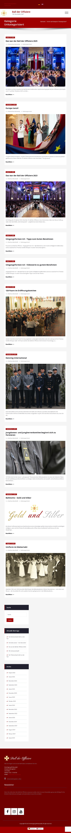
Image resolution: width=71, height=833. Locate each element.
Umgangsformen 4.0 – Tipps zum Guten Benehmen (29, 239)
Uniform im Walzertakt (16, 547)
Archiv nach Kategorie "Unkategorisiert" (57, 21)
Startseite (42, 21)
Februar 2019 (12, 734)
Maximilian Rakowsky (14, 44)
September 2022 (13, 713)
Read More (9, 94)
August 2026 (12, 672)
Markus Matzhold (13, 179)
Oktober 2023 (12, 701)
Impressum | (7, 3)
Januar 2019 (12, 738)
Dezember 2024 (13, 693)
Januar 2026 (12, 676)
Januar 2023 (12, 705)
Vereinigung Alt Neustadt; (36, 823)
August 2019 (12, 729)
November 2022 (13, 709)
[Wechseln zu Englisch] (42, 4)
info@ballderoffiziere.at (14, 774)
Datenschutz (7, 5)
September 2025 (13, 685)
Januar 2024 (12, 697)
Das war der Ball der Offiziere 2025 (21, 41)
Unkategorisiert (27, 44)
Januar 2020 (12, 717)
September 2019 (13, 725)
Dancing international (16, 358)
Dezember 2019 (13, 721)
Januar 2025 (12, 689)
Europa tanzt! (12, 108)
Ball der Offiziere (21, 11)
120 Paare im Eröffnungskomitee (21, 290)
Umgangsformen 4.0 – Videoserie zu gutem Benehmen (31, 265)
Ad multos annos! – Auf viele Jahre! (17, 642)
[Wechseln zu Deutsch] (39, 4)
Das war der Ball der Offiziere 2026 (17, 647)
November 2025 (13, 681)
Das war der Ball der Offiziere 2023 (21, 175)
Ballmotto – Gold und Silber (18, 498)
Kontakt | (13, 3)
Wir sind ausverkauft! (14, 651)
